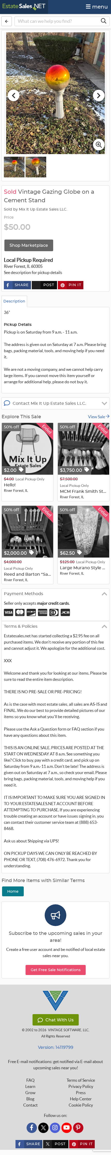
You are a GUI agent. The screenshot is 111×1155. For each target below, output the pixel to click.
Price (9, 217)
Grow (30, 1092)
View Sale (97, 416)
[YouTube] (66, 1128)
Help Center (81, 1098)
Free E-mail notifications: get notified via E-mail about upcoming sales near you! (55, 1064)
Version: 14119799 (55, 1047)
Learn (30, 1086)
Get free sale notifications (56, 970)
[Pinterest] (78, 1128)
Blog (30, 1098)
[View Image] (14, 167)
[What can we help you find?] (103, 21)
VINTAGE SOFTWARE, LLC (68, 1030)
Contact (30, 1105)
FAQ (30, 1080)
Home (13, 891)
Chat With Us (59, 1019)
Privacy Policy (80, 1086)
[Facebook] (32, 1128)
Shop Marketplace (29, 245)
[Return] (6, 21)
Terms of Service (81, 1080)
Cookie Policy (81, 1105)
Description (14, 301)
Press (81, 1092)
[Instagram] (55, 1128)
